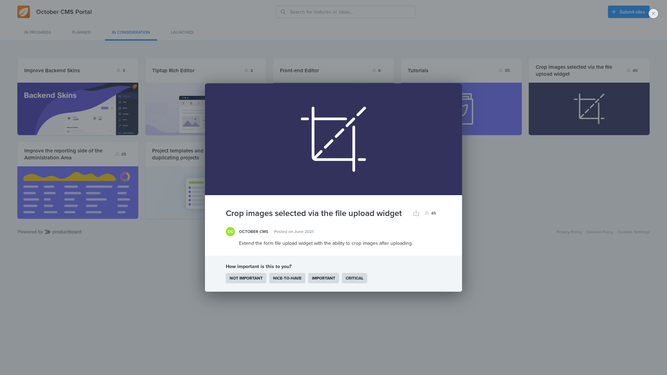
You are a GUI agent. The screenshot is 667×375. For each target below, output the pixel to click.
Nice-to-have (287, 278)
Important (323, 278)
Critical (354, 278)
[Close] (653, 13)
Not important (246, 278)
